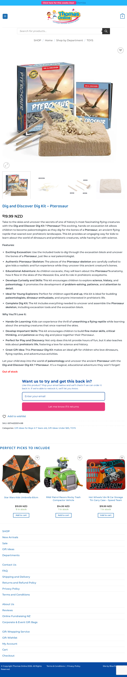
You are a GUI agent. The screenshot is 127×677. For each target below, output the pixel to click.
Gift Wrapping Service (16, 631)
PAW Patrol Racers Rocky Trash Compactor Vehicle (63, 499)
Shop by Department (69, 40)
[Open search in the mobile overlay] (63, 31)
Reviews (7, 610)
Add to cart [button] (21, 515)
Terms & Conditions (56, 666)
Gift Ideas (8, 549)
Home (49, 40)
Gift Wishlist (9, 637)
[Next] (118, 108)
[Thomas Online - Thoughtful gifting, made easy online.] (63, 16)
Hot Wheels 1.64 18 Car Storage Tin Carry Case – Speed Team (106, 499)
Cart (5, 649)
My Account (9, 643)
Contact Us (9, 564)
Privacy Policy (11, 588)
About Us (8, 604)
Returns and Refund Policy (19, 582)
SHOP (37, 40)
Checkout (8, 655)
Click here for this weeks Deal (59, 3)
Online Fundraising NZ (16, 616)
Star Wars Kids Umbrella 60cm (21, 497)
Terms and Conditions (16, 594)
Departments (11, 555)
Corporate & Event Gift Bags (19, 622)
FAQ (5, 570)
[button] (5, 16)
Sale (5, 543)
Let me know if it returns (63, 406)
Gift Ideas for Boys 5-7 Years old (30, 428)
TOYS (90, 40)
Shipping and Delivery (16, 576)
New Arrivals (10, 537)
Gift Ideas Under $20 (58, 428)
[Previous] (8, 108)
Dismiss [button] (81, 2)
